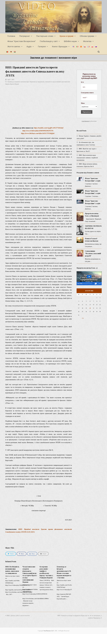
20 (90, 308)
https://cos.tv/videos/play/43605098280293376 (37, 130)
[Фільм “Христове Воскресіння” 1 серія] (80, 202)
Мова (83, 103)
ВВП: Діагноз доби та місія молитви (18, 615)
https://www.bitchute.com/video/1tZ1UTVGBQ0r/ (38, 133)
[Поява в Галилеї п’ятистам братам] (80, 240)
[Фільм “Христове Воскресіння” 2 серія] (80, 192)
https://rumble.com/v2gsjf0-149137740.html (48, 128)
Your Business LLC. (48, 631)
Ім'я (82, 82)
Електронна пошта (87, 92)
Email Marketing (85, 121)
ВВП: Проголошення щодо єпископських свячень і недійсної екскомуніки (87, 157)
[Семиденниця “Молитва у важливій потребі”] (80, 253)
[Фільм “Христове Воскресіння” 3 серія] (80, 179)
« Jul (83, 318)
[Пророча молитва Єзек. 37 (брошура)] (80, 216)
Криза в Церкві (14, 84)
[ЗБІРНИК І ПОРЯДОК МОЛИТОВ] (80, 230)
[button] (10, 554)
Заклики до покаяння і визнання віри (18, 82)
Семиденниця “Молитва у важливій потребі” (93, 253)
